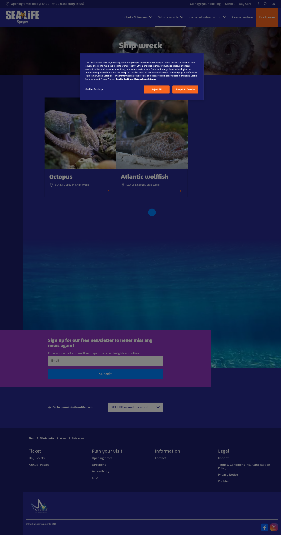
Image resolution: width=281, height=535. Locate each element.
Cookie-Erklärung (124, 79)
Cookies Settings (94, 89)
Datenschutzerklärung (145, 79)
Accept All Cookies (185, 89)
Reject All (157, 89)
